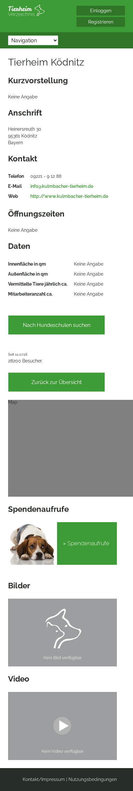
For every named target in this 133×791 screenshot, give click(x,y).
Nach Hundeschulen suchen (56, 325)
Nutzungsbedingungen (92, 779)
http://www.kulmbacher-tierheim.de (69, 196)
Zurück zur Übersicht (56, 382)
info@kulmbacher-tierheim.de (61, 186)
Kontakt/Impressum (44, 779)
